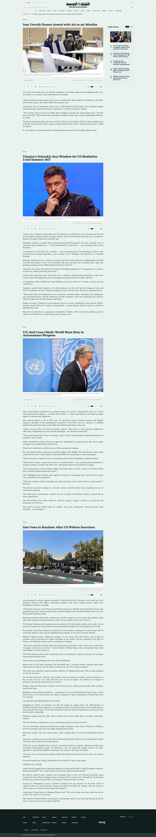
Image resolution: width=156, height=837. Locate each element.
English (29, 2)
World (49, 10)
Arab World (42, 10)
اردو (38, 2)
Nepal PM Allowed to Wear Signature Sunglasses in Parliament (49, 14)
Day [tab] (127, 26)
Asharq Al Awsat (28, 80)
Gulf (36, 10)
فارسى (41, 2)
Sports (88, 10)
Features (110, 10)
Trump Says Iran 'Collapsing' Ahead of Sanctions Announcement (121, 62)
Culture (83, 10)
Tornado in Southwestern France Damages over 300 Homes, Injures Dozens (121, 55)
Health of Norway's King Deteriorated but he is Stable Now (121, 78)
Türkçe (33, 2)
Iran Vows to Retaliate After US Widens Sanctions (59, 527)
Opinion (55, 10)
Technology (118, 10)
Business (76, 10)
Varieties (69, 10)
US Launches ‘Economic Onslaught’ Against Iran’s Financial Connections (121, 47)
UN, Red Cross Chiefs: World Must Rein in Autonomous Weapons (53, 334)
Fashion (104, 10)
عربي (24, 2)
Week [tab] (131, 26)
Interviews (62, 10)
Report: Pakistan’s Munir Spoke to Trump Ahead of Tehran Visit (121, 70)
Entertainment (96, 10)
